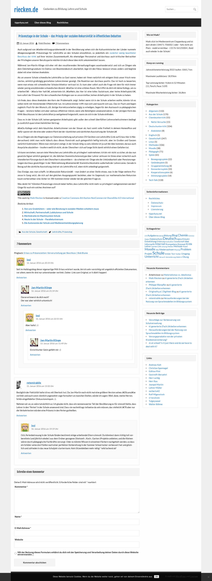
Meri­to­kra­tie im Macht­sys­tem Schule (42, 216)
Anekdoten (156, 130)
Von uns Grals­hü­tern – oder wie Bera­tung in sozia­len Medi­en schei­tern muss (61, 208)
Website (19, 540)
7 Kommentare (62, 43)
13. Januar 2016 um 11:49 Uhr (53, 343)
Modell (185, 246)
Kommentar (21, 487)
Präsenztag (67, 232)
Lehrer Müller (155, 387)
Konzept (182, 244)
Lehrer (148, 246)
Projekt (148, 253)
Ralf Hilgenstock (157, 394)
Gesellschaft (41, 232)
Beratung (159, 236)
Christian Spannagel (158, 368)
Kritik (189, 244)
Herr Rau (153, 381)
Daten (147, 239)
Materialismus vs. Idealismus (177, 274)
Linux (151, 141)
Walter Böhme (156, 404)
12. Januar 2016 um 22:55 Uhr (49, 319)
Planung (177, 250)
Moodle (152, 148)
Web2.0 (179, 257)
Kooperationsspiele (160, 172)
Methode (178, 246)
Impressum (156, 206)
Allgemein (153, 111)
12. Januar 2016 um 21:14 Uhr (44, 291)
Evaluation (169, 242)
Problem (186, 249)
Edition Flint (154, 371)
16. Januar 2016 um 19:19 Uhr (44, 429)
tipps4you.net (21, 22)
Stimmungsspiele (159, 175)
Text (173, 254)
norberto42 (154, 391)
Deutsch (170, 238)
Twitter (178, 254)
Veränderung (171, 257)
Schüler (168, 254)
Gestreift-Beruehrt (158, 374)
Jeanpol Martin (156, 384)
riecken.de (26, 10)
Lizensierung (157, 209)
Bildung (167, 235)
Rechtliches (62, 22)
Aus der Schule (28, 232)
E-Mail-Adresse (23, 528)
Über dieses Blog (42, 22)
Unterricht (152, 256)
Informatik (150, 244)
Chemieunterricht (157, 117)
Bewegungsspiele (159, 159)
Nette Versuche (158, 122)
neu (157, 249)
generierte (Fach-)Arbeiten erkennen (167, 326)
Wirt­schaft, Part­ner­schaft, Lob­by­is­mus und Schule (48, 212)
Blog (174, 235)
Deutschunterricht (157, 126)
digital (179, 239)
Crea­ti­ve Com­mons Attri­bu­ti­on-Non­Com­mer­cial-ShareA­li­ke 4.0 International (97, 198)
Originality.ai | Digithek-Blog (162, 291)
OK (156, 577)
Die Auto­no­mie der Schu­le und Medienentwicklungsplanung (53, 223)
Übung (186, 257)
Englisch (153, 135)
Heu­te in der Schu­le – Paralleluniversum (43, 219)
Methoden (154, 145)
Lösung (164, 246)
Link (159, 246)
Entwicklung (150, 241)
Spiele (152, 155)
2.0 (146, 236)
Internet (160, 244)
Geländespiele (158, 162)
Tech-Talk (153, 180)
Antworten (21, 277)
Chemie (183, 235)
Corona (191, 236)
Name (18, 517)
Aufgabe (152, 235)
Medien (170, 246)
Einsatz (186, 239)
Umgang (185, 253)
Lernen (154, 246)
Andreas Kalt (155, 364)
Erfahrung (161, 241)
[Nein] (208, 577)
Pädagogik (154, 151)
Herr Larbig (154, 378)
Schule (158, 252)
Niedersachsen (166, 249)
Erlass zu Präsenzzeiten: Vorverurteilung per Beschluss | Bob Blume (56, 253)
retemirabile (34, 382)
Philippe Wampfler (157, 284)
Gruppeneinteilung (160, 166)
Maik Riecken (44, 43)
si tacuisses (154, 397)
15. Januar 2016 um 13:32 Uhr (40, 386)
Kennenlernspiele (159, 169)
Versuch (162, 257)
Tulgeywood (154, 401)
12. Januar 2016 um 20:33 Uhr (40, 263)
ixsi (29, 259)
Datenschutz (157, 202)
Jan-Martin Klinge (41, 287)
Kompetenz (171, 244)
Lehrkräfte (56, 232)
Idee (187, 241)
